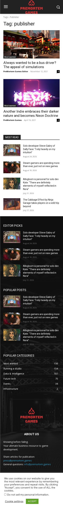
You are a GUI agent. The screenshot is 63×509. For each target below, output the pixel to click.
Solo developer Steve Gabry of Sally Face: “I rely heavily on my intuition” (39, 149)
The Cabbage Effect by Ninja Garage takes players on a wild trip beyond (41, 203)
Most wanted (10, 57)
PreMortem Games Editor (15, 71)
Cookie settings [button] (14, 501)
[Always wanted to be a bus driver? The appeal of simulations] (31, 44)
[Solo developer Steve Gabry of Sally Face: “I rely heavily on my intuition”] (11, 150)
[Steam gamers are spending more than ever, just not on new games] (11, 167)
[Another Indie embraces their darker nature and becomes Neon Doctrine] (31, 93)
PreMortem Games (12, 120)
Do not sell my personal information (27, 494)
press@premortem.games (17, 460)
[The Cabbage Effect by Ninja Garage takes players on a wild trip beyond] (11, 204)
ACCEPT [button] (32, 501)
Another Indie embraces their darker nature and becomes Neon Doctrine (31, 113)
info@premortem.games (37, 464)
